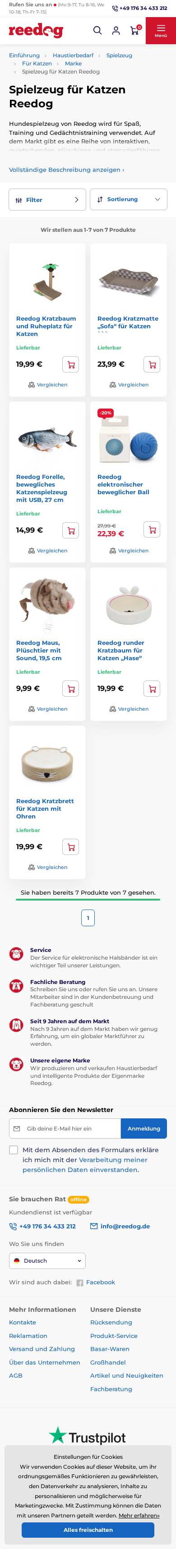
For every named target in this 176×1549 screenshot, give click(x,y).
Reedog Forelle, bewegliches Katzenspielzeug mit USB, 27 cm (41, 488)
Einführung (24, 55)
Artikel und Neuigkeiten (126, 1375)
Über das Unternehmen (44, 1362)
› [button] (66, 169)
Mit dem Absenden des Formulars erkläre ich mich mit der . (91, 1160)
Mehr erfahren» (139, 1515)
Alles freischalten (88, 1529)
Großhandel (108, 1362)
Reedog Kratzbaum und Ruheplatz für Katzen (46, 326)
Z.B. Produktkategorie (63, 71)
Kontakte (22, 1322)
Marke (73, 63)
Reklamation (28, 1335)
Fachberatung (111, 1389)
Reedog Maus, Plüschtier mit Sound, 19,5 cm (39, 650)
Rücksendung (111, 1322)
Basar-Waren (110, 1348)
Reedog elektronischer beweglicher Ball (123, 484)
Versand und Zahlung (42, 1348)
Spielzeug (119, 55)
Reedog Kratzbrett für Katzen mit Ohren (45, 808)
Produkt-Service (114, 1335)
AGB (16, 1375)
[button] (98, 30)
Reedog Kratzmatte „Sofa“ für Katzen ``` (127, 326)
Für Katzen (37, 63)
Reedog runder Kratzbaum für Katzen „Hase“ (120, 650)
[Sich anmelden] (116, 30)
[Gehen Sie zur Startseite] (36, 30)
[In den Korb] (71, 364)
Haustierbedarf (73, 55)
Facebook (100, 1282)
